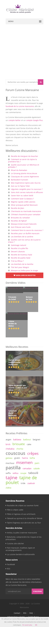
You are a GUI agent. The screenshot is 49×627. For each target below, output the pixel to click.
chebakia (10, 448)
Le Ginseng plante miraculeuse (24, 173)
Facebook (11, 564)
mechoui (10, 463)
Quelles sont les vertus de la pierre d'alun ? (24, 241)
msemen (24, 462)
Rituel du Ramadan (19, 170)
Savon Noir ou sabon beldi (22, 195)
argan (8, 439)
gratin (17, 457)
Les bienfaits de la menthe (22, 264)
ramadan (27, 468)
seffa (8, 473)
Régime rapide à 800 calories (23, 202)
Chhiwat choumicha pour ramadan (25, 214)
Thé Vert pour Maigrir (20, 267)
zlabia (8, 487)
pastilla (13, 467)
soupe (23, 473)
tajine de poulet (21, 480)
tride (23, 483)
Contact (17, 613)
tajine (11, 477)
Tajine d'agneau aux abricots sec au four (24, 522)
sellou (15, 473)
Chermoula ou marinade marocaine (26, 211)
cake (29, 444)
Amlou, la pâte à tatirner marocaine (22, 532)
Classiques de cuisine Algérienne (25, 176)
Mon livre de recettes (25, 275)
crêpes (33, 453)
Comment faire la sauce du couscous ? (27, 230)
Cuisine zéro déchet (15, 543)
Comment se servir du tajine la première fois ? (22, 160)
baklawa (17, 439)
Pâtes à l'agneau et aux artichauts (21, 514)
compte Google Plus (34, 120)
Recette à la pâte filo (19, 248)
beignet (36, 439)
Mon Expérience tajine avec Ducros (25, 183)
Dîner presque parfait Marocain (24, 205)
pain (37, 463)
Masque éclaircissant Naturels (24, 224)
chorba (19, 448)
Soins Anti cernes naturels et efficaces (27, 192)
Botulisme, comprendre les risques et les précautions (23, 538)
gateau (9, 457)
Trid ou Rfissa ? (17, 261)
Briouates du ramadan (20, 217)
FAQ (31, 613)
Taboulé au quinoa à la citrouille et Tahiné (24, 518)
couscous (15, 453)
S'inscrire (37, 591)
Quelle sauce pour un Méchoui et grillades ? (23, 166)
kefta (32, 457)
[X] (36, 625)
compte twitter (14, 120)
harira (25, 457)
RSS (8, 568)
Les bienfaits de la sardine (22, 236)
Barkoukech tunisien (19, 179)
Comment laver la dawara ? (22, 198)
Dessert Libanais (18, 251)
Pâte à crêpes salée (15, 510)
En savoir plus (27, 625)
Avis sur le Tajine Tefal (20, 186)
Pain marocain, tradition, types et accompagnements (20, 549)
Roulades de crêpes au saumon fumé (22, 505)
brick (8, 444)
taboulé (33, 473)
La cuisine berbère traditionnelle (21, 554)
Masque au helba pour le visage (24, 270)
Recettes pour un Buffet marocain (25, 233)
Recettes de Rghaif (19, 221)
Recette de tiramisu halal (21, 254)
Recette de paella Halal (20, 258)
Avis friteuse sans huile (21, 227)
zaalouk (31, 483)
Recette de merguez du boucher (24, 156)
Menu (11, 21)
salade (36, 468)
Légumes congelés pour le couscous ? (26, 189)
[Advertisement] (24, 53)
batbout (27, 439)
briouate (18, 444)
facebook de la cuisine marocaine (20, 106)
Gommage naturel (18, 245)
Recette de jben (17, 208)
